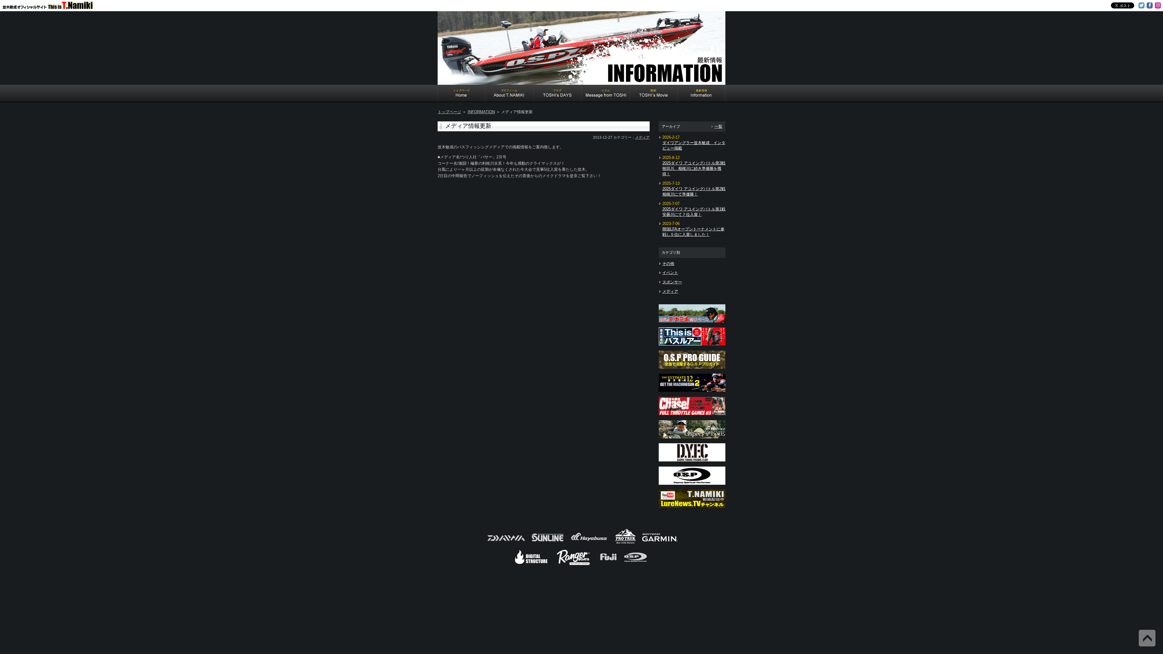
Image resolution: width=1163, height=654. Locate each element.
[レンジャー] (574, 564)
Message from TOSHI (606, 94)
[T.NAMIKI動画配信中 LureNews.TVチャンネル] (692, 509)
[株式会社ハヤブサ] (589, 543)
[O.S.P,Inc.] (635, 564)
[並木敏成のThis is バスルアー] (692, 347)
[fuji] (608, 564)
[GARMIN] (660, 543)
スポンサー (672, 282)
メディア (642, 137)
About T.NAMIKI (509, 94)
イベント (670, 272)
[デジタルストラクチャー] (531, 564)
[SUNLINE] (547, 543)
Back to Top (1147, 638)
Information (701, 94)
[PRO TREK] (625, 543)
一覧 (718, 126)
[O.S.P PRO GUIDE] (692, 370)
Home (461, 94)
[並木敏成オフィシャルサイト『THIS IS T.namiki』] (51, 7)
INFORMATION (481, 112)
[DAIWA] (505, 543)
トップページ (449, 112)
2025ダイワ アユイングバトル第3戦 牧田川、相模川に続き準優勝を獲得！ (693, 168)
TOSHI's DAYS (558, 94)
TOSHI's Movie (654, 94)
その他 (668, 263)
